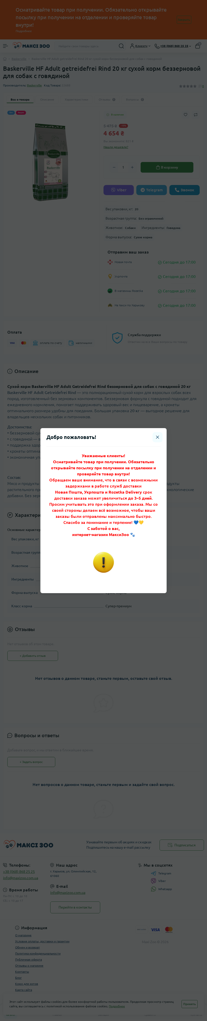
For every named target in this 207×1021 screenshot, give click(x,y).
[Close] (157, 437)
